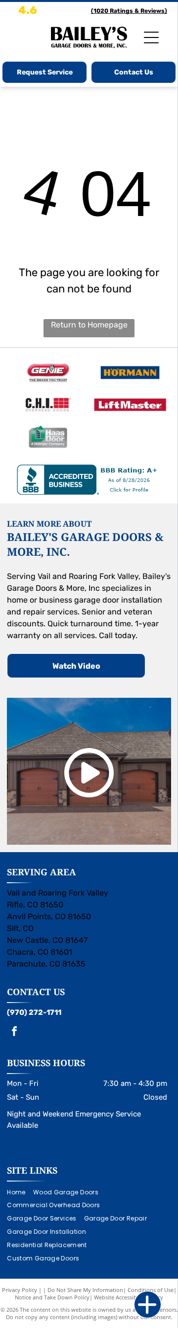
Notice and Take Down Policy (52, 1297)
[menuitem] (20, 1192)
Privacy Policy (19, 1289)
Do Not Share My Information (85, 1289)
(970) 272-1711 (34, 1012)
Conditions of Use (151, 1289)
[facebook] (14, 1032)
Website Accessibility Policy (128, 1297)
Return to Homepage (89, 324)
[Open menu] (151, 37)
